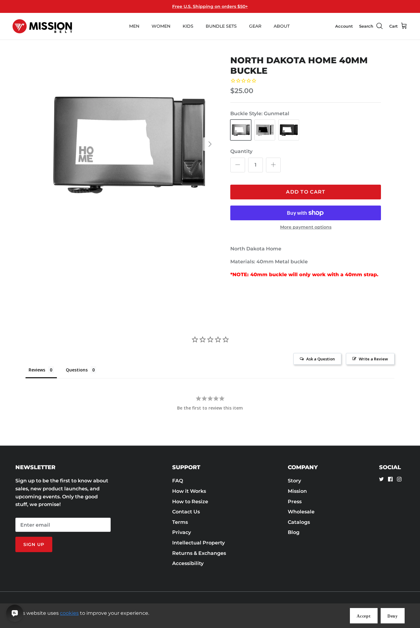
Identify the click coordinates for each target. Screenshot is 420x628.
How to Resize (190, 501)
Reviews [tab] (37, 370)
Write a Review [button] (373, 359)
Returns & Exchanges (199, 553)
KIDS (188, 26)
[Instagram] (399, 479)
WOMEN (161, 26)
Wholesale (301, 512)
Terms (180, 522)
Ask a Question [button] (320, 359)
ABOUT (282, 26)
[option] (128, 144)
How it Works (189, 491)
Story (294, 481)
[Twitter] (381, 479)
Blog (293, 532)
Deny (392, 616)
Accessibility (188, 563)
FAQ (177, 481)
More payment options (305, 227)
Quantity (241, 151)
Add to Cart (305, 192)
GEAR (255, 26)
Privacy (181, 532)
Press (295, 501)
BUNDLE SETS (221, 26)
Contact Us (186, 512)
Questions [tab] (77, 370)
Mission (297, 491)
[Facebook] (390, 479)
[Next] (210, 144)
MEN (134, 26)
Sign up (33, 544)
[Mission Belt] (42, 26)
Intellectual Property (198, 543)
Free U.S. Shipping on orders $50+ (210, 6)
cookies (69, 613)
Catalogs (299, 522)
